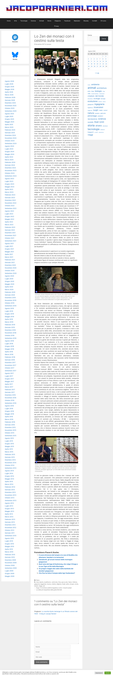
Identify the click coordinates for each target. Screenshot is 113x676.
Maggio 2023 (9, 187)
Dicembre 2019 (10, 297)
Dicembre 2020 (10, 265)
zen (44, 586)
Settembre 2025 (10, 111)
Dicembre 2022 (10, 200)
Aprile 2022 (9, 222)
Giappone (58, 21)
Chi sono (103, 21)
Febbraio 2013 (10, 519)
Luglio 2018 (9, 344)
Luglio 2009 (9, 571)
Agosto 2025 (9, 114)
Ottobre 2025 (9, 108)
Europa (103, 98)
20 (97, 64)
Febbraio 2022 (10, 227)
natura (91, 113)
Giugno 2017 (9, 379)
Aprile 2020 (9, 287)
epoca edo (64, 582)
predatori (100, 116)
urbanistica (101, 132)
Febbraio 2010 (10, 554)
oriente (54, 584)
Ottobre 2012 (9, 530)
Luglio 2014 (9, 473)
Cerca (90, 35)
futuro (104, 101)
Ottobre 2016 (9, 400)
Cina (59, 582)
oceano (97, 113)
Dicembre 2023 (10, 168)
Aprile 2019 (9, 319)
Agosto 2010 (9, 538)
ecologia (97, 98)
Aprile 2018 (9, 352)
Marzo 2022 (9, 225)
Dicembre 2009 (10, 560)
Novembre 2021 (10, 235)
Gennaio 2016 (10, 425)
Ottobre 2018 (9, 335)
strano (99, 125)
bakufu (41, 582)
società (90, 122)
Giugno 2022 (9, 216)
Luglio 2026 (9, 84)
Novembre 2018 (10, 333)
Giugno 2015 (9, 444)
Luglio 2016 (9, 408)
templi (36, 586)
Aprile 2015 (9, 449)
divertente (90, 98)
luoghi (95, 110)
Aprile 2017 (9, 384)
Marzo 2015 (9, 452)
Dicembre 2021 (10, 233)
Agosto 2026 (9, 81)
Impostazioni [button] (99, 673)
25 (91, 66)
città (89, 93)
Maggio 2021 (9, 252)
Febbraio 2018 (10, 357)
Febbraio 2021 (10, 260)
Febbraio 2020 (10, 292)
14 (100, 61)
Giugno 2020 (9, 281)
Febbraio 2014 (10, 487)
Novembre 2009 (11, 563)
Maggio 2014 (9, 479)
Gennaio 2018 (10, 360)
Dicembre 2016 (10, 395)
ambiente (95, 84)
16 (106, 61)
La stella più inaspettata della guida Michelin (49, 590)
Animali (41, 21)
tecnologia (93, 129)
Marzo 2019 (9, 322)
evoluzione (93, 101)
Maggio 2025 (9, 122)
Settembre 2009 (11, 568)
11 (91, 61)
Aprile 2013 (9, 514)
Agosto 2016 (9, 406)
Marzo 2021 (9, 257)
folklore (75, 582)
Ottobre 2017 (9, 368)
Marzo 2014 (9, 484)
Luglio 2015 (9, 441)
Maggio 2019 (9, 316)
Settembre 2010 (10, 536)
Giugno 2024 (9, 151)
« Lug (97, 73)
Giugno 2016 (9, 411)
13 (97, 61)
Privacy (56, 26)
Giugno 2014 (9, 476)
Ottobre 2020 (9, 270)
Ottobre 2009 (10, 565)
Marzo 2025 (9, 127)
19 (94, 64)
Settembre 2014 (10, 468)
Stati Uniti (99, 122)
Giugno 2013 (9, 508)
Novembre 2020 (10, 268)
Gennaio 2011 (9, 533)
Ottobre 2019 (9, 303)
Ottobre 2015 (9, 433)
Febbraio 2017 (10, 389)
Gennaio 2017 (10, 392)
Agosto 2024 (9, 146)
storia (76, 584)
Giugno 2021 (9, 249)
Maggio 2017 (9, 381)
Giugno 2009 (9, 573)
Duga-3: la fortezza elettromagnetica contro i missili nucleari (54, 588)
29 (103, 66)
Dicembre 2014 (10, 460)
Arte (15, 21)
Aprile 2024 (9, 157)
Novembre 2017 (10, 365)
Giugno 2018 (9, 346)
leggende (43, 584)
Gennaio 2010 (10, 557)
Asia (37, 582)
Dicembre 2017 (10, 362)
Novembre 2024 (10, 138)
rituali (63, 584)
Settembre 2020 (11, 273)
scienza (102, 118)
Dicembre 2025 (10, 103)
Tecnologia (23, 21)
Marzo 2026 (9, 95)
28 (100, 66)
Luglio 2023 (9, 181)
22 (103, 64)
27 (97, 66)
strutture (105, 126)
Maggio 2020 (9, 284)
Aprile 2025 (9, 124)
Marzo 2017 (9, 387)
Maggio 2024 (9, 154)
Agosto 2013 (9, 503)
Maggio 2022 (9, 219)
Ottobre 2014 (9, 465)
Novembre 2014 (10, 463)
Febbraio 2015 (10, 454)
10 (88, 61)
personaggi (92, 116)
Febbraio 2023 (10, 195)
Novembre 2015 (10, 430)
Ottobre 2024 (9, 141)
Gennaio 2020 (10, 295)
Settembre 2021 (10, 241)
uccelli (96, 132)
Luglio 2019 (9, 311)
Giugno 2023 (9, 184)
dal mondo (99, 96)
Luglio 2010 (9, 541)
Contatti (94, 21)
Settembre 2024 (11, 143)
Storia (49, 21)
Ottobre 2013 (9, 498)
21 (100, 64)
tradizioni (102, 129)
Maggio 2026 (9, 89)
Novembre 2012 (10, 527)
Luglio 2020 (9, 279)
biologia (98, 91)
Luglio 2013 (9, 506)
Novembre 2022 (10, 203)
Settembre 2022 (10, 208)
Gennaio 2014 (10, 490)
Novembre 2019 (10, 300)
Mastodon (77, 21)
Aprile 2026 (9, 92)
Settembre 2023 (11, 176)
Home (9, 21)
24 (89, 66)
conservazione (94, 93)
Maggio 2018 (9, 349)
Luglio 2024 (9, 149)
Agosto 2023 (9, 178)
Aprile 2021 (9, 254)
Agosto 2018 (9, 341)
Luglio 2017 (9, 376)
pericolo (103, 113)
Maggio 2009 (9, 576)
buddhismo (47, 582)
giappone (37, 584)
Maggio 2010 (9, 546)
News (38, 580)
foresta (100, 101)
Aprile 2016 (9, 417)
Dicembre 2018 (10, 330)
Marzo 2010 (9, 552)
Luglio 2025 (9, 116)
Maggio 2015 (9, 446)
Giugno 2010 (9, 544)
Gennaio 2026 (10, 100)
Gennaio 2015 (10, 457)
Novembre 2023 (10, 170)
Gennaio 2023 (10, 197)
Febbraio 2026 (10, 97)
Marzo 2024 (9, 160)
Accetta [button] (107, 673)
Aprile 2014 (9, 481)
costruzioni (101, 93)
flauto (70, 582)
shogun (72, 584)
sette (67, 584)
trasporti (91, 132)
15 (103, 61)
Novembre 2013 (10, 495)
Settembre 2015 (10, 435)
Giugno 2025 (9, 119)
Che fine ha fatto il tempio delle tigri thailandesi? (57, 573)
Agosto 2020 (9, 276)
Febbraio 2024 (10, 162)
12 (94, 61)
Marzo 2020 (9, 289)
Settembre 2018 (10, 338)
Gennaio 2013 (10, 522)
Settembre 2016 (10, 403)
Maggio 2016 (9, 414)
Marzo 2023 (9, 192)
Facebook (67, 21)
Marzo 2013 (9, 517)
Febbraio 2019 (10, 325)
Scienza (33, 21)
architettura (101, 88)
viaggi (40, 586)
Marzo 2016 (9, 419)
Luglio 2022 (9, 214)
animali (92, 87)
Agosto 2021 (9, 243)
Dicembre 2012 (10, 525)
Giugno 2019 (9, 314)
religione (58, 584)
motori (105, 110)
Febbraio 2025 (10, 130)
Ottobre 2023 (9, 173)
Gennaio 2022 (10, 230)
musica (49, 584)
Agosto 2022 (9, 211)
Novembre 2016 (10, 398)
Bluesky (86, 21)
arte (89, 91)
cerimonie (54, 582)
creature (91, 96)
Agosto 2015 (9, 438)
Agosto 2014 (9, 471)
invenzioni (98, 107)
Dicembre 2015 (10, 427)
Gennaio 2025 (10, 133)
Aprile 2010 (9, 549)
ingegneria (99, 104)
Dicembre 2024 (10, 135)
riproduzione (92, 119)
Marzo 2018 (9, 354)
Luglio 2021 (9, 246)
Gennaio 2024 (10, 165)
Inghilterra (90, 107)
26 (94, 66)
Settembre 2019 (10, 306)
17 (88, 64)
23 (106, 64)
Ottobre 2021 (9, 238)
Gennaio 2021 (10, 262)
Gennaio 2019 (10, 327)
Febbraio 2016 (10, 422)
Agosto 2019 (9, 308)
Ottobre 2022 (9, 206)
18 (91, 64)
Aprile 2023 (9, 189)
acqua (89, 84)
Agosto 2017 (9, 373)
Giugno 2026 (9, 87)
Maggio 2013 (9, 511)
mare (101, 110)
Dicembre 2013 (10, 492)
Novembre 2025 (10, 106)
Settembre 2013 (10, 500)
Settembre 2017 (10, 371)
